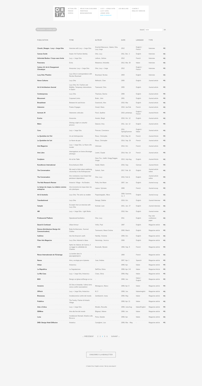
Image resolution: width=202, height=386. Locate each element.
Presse (70, 11)
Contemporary (42, 94)
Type (151, 40)
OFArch (40, 291)
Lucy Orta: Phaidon (44, 75)
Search (142, 30)
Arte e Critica (42, 307)
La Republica (42, 269)
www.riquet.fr (112, 366)
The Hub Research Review (46, 182)
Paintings (84, 11)
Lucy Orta (104, 11)
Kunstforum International (46, 165)
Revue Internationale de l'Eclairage (49, 255)
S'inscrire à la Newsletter (101, 355)
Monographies (86, 13)
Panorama (41, 63)
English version (138, 11)
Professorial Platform (45, 218)
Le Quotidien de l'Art (44, 136)
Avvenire (40, 286)
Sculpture (40, 159)
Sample (40, 206)
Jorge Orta (104, 13)
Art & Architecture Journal (46, 87)
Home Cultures (42, 80)
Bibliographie (106, 15)
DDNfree (40, 311)
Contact (135, 8)
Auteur (98, 40)
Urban (39, 265)
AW (38, 211)
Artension (40, 107)
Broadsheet (41, 103)
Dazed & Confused (44, 225)
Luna (39, 317)
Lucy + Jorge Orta (107, 8)
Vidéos (70, 13)
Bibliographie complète (46, 29)
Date (123, 40)
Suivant (114, 336)
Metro (39, 124)
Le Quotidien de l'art (44, 140)
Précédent (89, 336)
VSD (38, 247)
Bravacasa (41, 296)
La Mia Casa (41, 274)
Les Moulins (123, 8)
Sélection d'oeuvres (88, 8)
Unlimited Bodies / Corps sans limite (50, 58)
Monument (41, 98)
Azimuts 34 (41, 113)
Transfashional (42, 200)
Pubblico (40, 301)
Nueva (39, 260)
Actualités (72, 8)
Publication (42, 40)
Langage (140, 40)
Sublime (40, 236)
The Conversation (43, 170)
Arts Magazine (42, 146)
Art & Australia (42, 195)
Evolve (39, 118)
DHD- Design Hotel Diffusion (47, 322)
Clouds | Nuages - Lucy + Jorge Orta (50, 48)
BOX (39, 279)
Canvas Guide (42, 54)
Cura (39, 130)
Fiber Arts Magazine (44, 240)
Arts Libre (40, 153)
